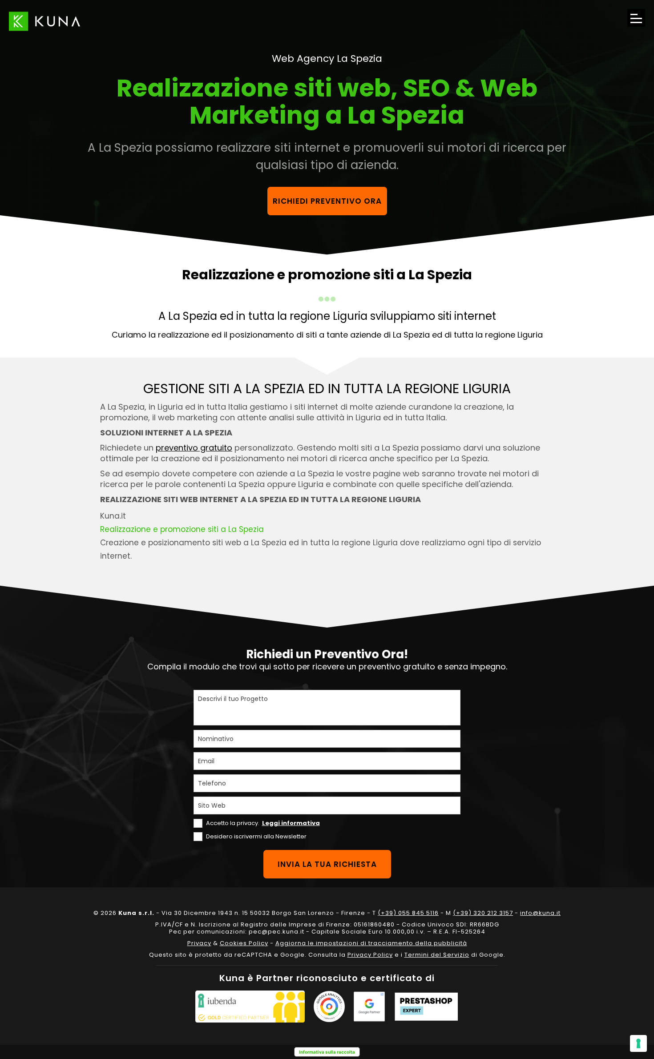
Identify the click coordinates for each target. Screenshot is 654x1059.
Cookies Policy (244, 943)
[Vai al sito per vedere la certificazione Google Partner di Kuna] (369, 1006)
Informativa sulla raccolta (327, 1052)
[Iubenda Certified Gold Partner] (250, 1006)
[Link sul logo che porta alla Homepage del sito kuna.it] (44, 21)
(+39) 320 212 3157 (483, 913)
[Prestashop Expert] (426, 1006)
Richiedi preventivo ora (327, 201)
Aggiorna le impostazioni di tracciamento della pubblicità (371, 943)
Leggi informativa (291, 823)
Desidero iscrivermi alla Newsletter (256, 836)
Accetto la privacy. (263, 823)
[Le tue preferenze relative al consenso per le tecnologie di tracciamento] (638, 1043)
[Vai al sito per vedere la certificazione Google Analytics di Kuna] (329, 1006)
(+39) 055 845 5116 (408, 913)
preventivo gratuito (194, 447)
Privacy (199, 943)
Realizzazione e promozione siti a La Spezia (182, 529)
